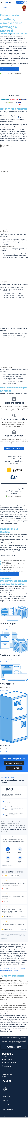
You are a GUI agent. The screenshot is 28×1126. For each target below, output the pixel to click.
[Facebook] (3, 1081)
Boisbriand (22, 968)
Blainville (6, 968)
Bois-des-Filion (14, 968)
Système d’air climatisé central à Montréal (15, 241)
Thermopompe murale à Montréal (12, 293)
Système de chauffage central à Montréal (14, 255)
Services (5, 1096)
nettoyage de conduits (13, 117)
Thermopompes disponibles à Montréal (14, 284)
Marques (5, 1100)
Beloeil (2, 968)
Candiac (15, 970)
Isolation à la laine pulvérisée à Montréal (14, 337)
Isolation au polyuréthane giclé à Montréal (15, 333)
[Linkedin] (9, 1081)
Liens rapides (7, 1105)
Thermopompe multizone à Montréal (13, 297)
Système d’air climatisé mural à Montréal (14, 239)
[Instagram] (6, 1081)
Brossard (9, 970)
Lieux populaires (8, 1109)
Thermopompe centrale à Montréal (13, 295)
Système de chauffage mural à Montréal (14, 254)
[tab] (14, 145)
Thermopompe (11, 659)
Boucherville (3, 970)
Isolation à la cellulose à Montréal (12, 335)
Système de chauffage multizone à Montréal (15, 257)
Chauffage (3, 33)
